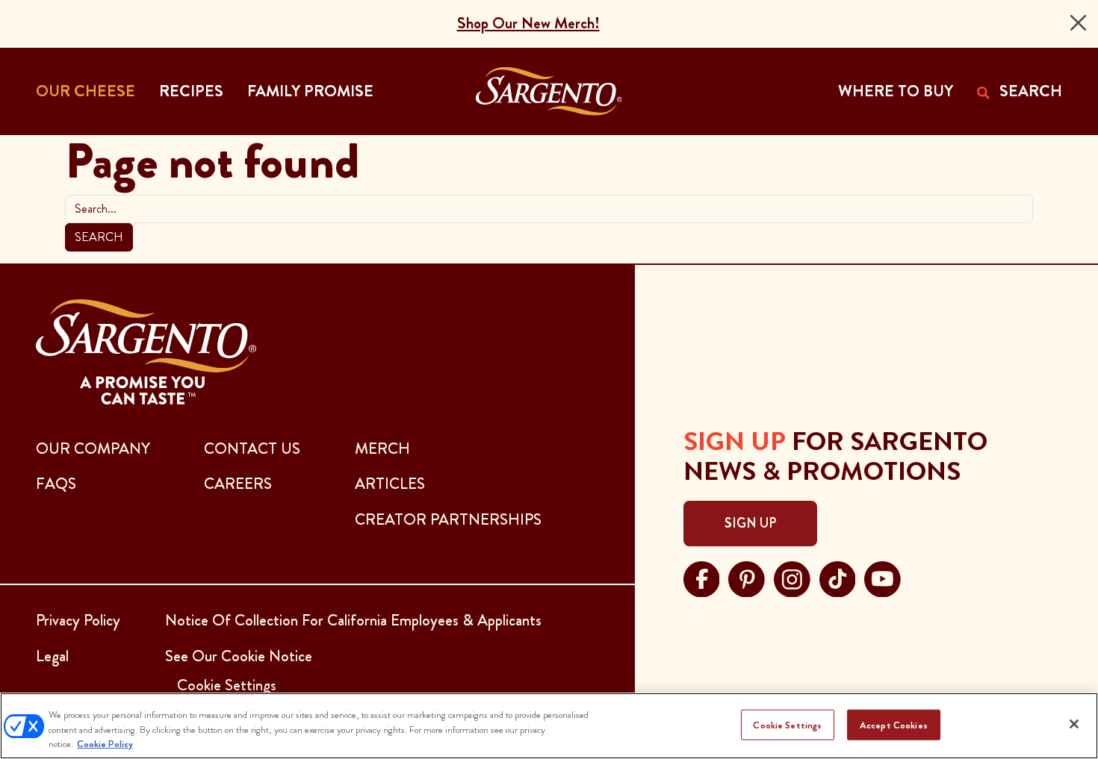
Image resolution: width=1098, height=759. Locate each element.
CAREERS (238, 483)
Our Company (93, 448)
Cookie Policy (105, 744)
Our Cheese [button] (85, 91)
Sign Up (750, 523)
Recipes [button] (191, 91)
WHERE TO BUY (895, 91)
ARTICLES (390, 483)
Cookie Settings (787, 724)
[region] (549, 726)
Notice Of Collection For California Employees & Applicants (353, 620)
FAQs (56, 483)
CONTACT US (252, 448)
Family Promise (310, 91)
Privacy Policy (78, 620)
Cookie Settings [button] (226, 685)
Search (99, 237)
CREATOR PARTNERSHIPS (448, 519)
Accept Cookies (894, 724)
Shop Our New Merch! (528, 23)
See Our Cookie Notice (238, 656)
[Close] (1078, 23)
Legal (52, 656)
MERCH (382, 448)
